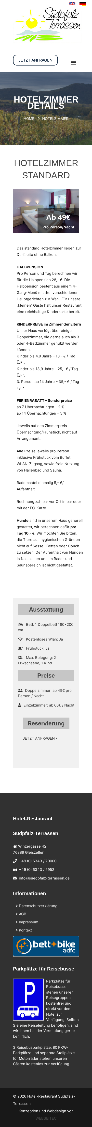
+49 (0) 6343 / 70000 (37, 861)
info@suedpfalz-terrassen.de (44, 878)
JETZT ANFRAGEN (35, 60)
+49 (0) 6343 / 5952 (36, 869)
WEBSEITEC (46, 1118)
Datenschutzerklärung (37, 906)
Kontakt (25, 930)
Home (29, 118)
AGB (22, 914)
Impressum (28, 922)
